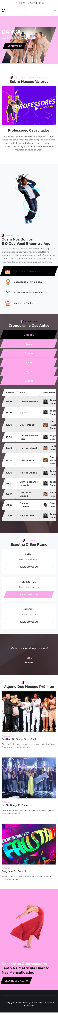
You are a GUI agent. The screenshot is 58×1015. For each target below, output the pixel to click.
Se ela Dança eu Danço (15, 805)
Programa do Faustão (15, 871)
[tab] (28, 334)
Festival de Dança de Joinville (20, 739)
